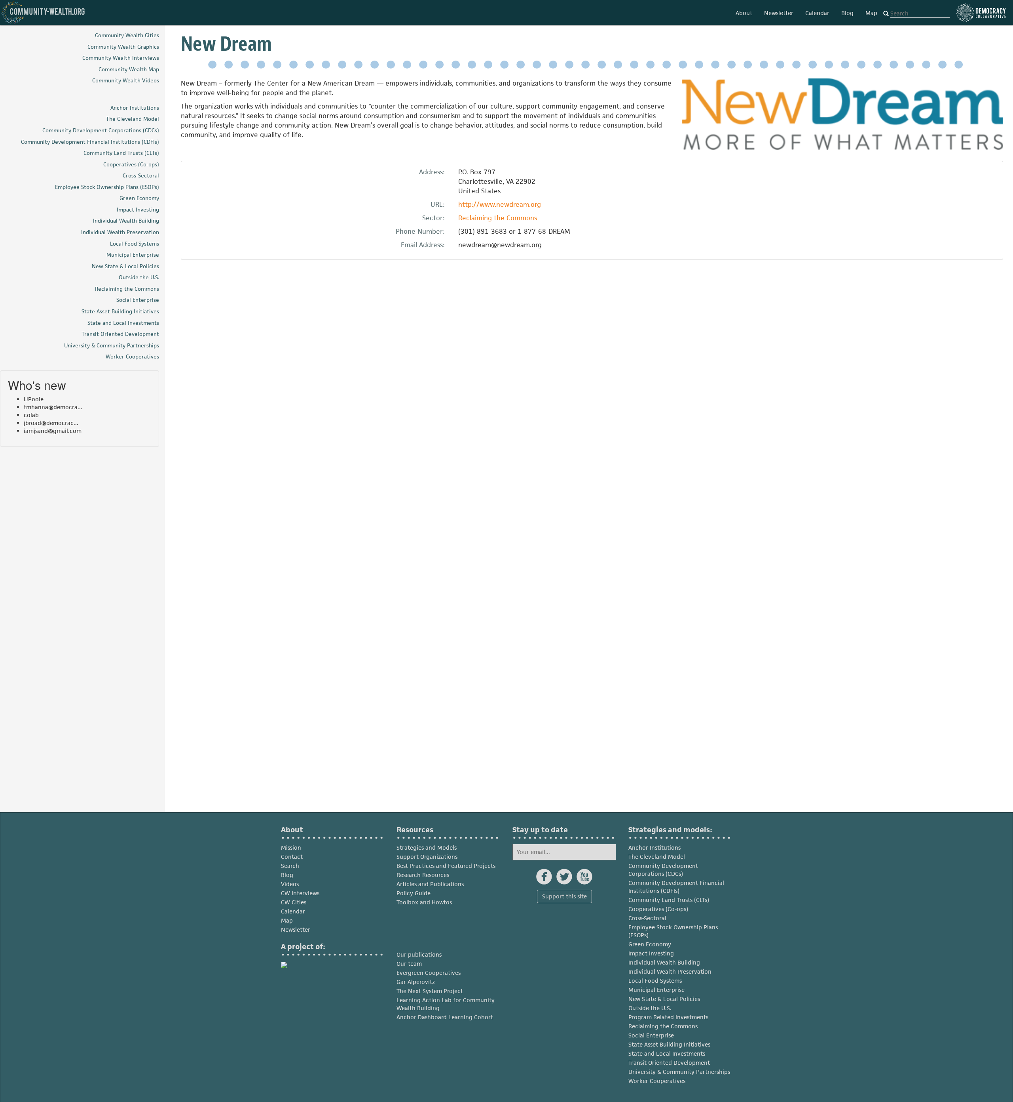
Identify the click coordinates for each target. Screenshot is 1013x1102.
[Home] (43, 12)
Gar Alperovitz (415, 982)
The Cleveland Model (656, 856)
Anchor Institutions (654, 847)
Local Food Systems (655, 980)
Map (871, 13)
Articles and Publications (430, 884)
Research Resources (422, 875)
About (744, 13)
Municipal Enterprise (656, 989)
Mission (291, 847)
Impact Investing (651, 953)
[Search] (886, 14)
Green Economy (649, 944)
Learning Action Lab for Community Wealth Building (445, 1004)
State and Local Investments (666, 1053)
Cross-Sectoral (647, 918)
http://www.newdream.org (499, 204)
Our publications (419, 954)
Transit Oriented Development (669, 1062)
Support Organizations (426, 856)
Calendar (817, 13)
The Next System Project (429, 991)
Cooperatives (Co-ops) (658, 909)
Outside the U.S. (650, 1008)
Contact (292, 856)
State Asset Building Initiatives (669, 1044)
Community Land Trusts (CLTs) (668, 900)
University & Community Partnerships (679, 1071)
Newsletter (778, 13)
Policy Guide (413, 893)
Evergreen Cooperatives (428, 972)
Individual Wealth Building (664, 962)
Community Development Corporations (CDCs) (663, 869)
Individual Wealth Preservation (669, 971)
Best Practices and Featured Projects (445, 865)
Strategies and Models (426, 847)
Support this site (564, 896)
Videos (290, 884)
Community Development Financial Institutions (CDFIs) (676, 886)
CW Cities (293, 902)
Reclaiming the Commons (497, 218)
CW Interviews (300, 893)
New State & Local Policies (664, 999)
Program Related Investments (668, 1017)
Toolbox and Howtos (424, 902)
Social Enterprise (651, 1035)
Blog (847, 13)
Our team (409, 963)
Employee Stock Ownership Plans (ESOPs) (673, 931)
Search (290, 865)
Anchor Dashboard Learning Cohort (444, 1017)
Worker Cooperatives (656, 1081)
